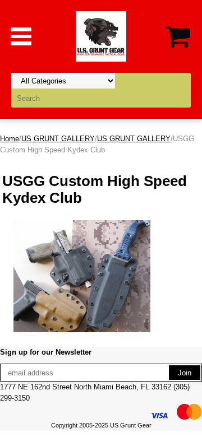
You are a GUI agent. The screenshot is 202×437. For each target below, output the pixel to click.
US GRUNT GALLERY (58, 138)
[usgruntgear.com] (101, 35)
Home (9, 138)
